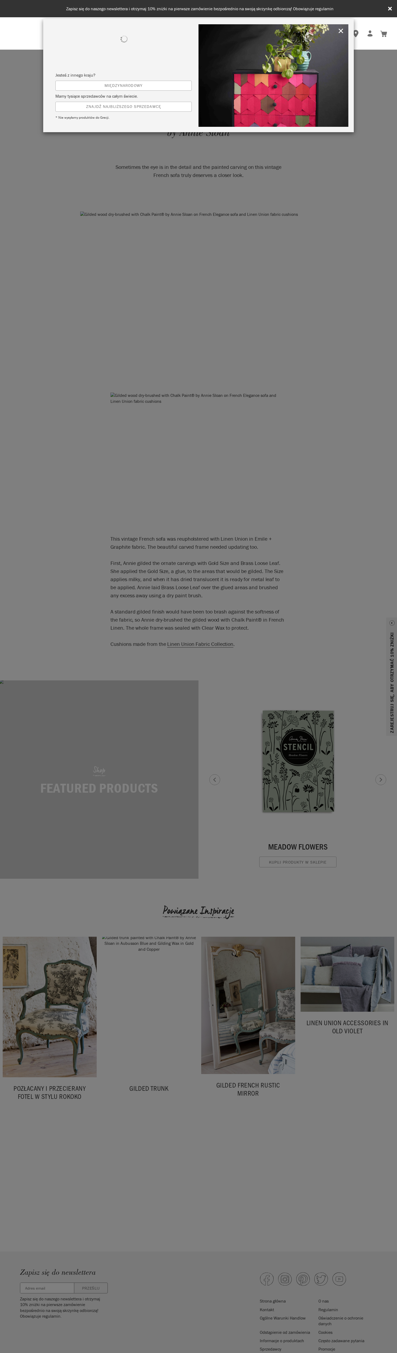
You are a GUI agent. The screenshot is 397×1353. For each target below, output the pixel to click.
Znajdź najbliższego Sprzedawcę (123, 106)
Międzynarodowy (124, 85)
